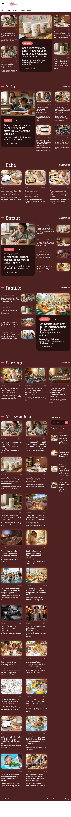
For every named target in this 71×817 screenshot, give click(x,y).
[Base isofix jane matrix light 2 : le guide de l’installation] (11, 613)
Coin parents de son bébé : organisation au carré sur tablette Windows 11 (43, 142)
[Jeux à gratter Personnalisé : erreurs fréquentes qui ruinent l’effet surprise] (9, 21)
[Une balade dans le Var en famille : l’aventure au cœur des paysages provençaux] (28, 322)
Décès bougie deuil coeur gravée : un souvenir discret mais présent (62, 61)
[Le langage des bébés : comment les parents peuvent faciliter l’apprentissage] (35, 375)
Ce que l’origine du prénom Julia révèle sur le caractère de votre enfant (62, 33)
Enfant (3, 29)
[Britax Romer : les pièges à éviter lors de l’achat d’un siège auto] (62, 130)
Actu (10, 86)
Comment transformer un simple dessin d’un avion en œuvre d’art (64, 454)
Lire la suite (64, 86)
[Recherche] (68, 4)
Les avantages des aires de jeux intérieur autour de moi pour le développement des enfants (52, 329)
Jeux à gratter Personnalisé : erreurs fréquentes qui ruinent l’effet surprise (8, 34)
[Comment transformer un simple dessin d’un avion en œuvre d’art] (54, 453)
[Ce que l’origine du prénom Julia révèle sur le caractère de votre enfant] (62, 21)
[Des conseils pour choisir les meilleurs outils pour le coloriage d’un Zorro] (54, 485)
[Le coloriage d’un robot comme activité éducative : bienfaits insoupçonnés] (36, 648)
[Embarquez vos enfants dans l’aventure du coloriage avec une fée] (11, 375)
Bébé (10, 165)
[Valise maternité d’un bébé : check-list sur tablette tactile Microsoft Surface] (11, 177)
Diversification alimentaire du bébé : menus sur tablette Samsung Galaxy (33, 194)
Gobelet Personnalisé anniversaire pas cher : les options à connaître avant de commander (34, 52)
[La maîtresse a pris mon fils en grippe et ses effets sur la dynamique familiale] (18, 103)
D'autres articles (18, 416)
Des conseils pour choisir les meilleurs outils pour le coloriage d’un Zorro (64, 486)
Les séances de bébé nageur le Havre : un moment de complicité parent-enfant (10, 336)
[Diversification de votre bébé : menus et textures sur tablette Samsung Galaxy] (59, 177)
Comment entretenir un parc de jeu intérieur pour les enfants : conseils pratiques (35, 702)
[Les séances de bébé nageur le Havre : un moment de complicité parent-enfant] (28, 334)
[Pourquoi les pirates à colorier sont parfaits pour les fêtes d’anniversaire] (54, 438)
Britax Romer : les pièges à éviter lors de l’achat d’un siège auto (62, 142)
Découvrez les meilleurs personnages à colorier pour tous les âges (10, 701)
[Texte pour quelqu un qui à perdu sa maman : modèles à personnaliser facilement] (9, 52)
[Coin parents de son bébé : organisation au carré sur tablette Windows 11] (43, 130)
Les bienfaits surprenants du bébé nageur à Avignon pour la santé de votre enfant (11, 777)
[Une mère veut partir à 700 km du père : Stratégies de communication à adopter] (43, 96)
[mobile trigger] (3, 4)
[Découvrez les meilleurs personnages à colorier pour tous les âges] (11, 686)
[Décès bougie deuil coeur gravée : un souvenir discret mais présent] (62, 49)
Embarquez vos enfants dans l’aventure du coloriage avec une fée (10, 390)
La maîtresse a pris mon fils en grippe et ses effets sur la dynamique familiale (17, 129)
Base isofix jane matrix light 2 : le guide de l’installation (9, 628)
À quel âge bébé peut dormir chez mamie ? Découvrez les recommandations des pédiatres (57, 392)
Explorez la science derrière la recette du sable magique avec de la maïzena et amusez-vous (64, 470)
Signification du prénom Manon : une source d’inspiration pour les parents (44, 269)
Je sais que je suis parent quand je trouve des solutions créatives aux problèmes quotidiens (62, 110)
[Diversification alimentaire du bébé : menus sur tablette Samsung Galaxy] (35, 177)
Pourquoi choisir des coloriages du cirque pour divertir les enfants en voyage (10, 665)
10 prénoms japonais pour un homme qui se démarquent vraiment (35, 628)
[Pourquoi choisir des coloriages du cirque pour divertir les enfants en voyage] (11, 648)
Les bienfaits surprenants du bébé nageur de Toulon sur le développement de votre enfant (35, 740)
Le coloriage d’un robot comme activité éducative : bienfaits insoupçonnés (36, 664)
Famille (3, 60)
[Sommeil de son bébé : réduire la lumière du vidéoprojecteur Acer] (63, 254)
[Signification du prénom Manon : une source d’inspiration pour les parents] (63, 267)
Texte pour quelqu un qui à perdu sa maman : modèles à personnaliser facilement (9, 65)
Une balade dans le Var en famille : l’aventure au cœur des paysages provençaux (9, 324)
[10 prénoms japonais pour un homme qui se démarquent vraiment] (36, 613)
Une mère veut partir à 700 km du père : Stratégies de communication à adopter (43, 110)
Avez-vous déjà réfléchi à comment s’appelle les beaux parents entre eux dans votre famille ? (35, 777)
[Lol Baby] (13, 4)
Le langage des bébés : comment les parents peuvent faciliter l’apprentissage (33, 391)
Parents (13, 362)
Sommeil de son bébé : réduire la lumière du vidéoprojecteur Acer (43, 256)
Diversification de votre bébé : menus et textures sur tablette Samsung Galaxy (58, 194)
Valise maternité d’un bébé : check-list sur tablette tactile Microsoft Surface (11, 193)
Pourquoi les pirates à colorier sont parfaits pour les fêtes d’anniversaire (63, 439)
